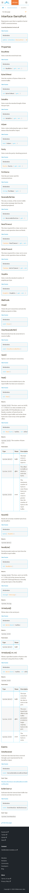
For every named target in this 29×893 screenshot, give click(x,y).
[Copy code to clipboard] (25, 39)
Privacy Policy (5, 881)
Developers (4, 866)
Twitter (3, 834)
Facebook (4, 832)
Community (4, 863)
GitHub (3, 837)
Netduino (4, 860)
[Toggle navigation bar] (2, 2)
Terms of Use (5, 878)
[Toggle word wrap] (22, 39)
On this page (6, 12)
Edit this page (7, 823)
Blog (2, 869)
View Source (4, 31)
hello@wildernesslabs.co (8, 850)
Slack (2, 840)
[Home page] (3, 7)
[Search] (26, 2)
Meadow (4, 858)
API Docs (15, 2)
